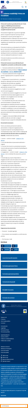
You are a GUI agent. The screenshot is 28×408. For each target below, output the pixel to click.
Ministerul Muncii (5, 347)
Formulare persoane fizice (10, 266)
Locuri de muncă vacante (9, 258)
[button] (2, 12)
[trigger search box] (22, 7)
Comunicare (4, 326)
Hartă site (3, 395)
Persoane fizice (5, 330)
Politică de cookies (6, 340)
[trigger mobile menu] (25, 7)
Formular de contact (8, 298)
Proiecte (3, 319)
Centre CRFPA (4, 337)
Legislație (3, 328)
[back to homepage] (1, 19)
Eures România (5, 350)
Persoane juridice (5, 332)
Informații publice (5, 321)
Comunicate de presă (8, 282)
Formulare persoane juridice (10, 274)
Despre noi (4, 317)
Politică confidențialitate (7, 339)
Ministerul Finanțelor (6, 348)
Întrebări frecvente (7, 290)
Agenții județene (5, 335)
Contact (3, 323)
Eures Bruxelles (5, 352)
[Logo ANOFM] (4, 7)
